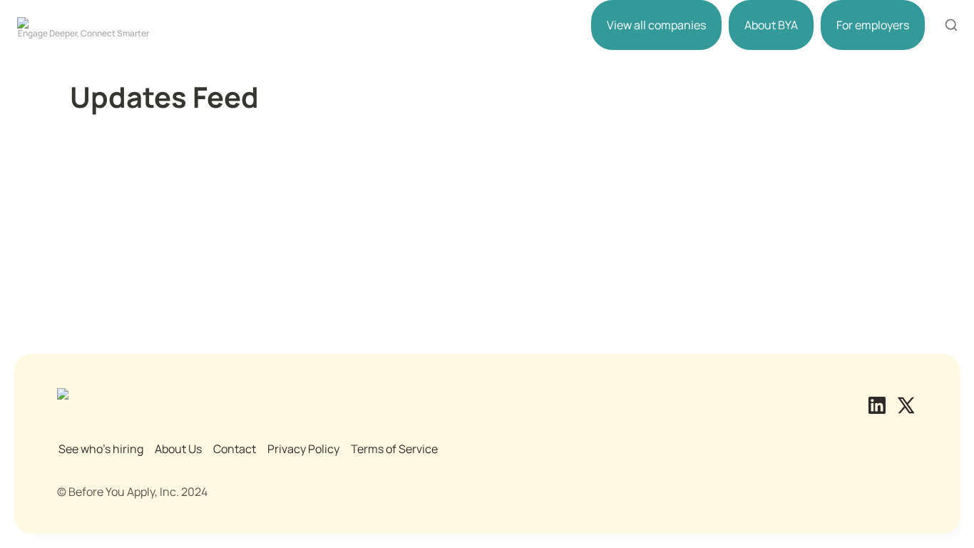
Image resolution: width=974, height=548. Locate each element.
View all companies (656, 25)
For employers (872, 25)
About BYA (771, 25)
